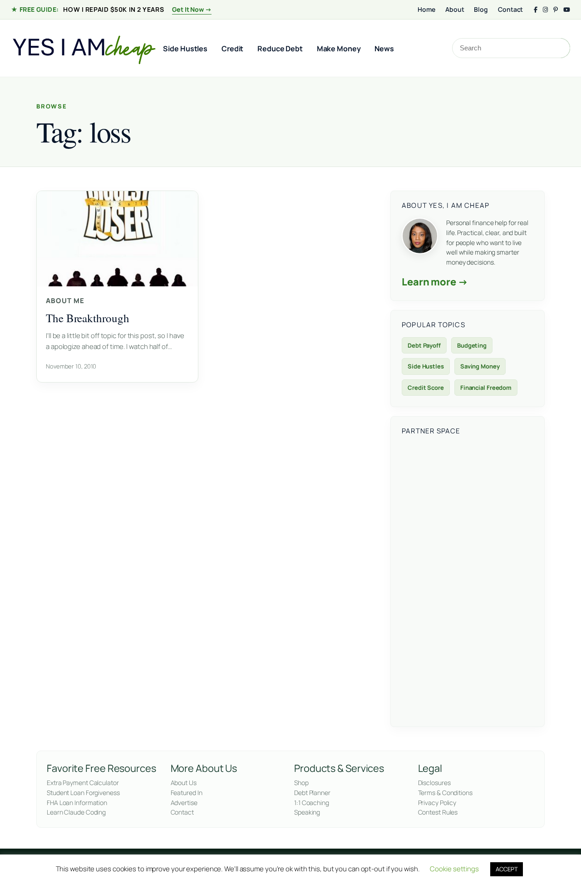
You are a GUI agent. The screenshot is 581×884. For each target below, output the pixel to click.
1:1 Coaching (311, 802)
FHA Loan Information (77, 802)
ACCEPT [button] (506, 869)
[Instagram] (545, 10)
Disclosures (434, 782)
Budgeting (472, 345)
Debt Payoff (424, 345)
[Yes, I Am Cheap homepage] (83, 48)
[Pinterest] (555, 10)
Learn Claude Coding (76, 812)
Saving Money (480, 366)
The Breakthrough (87, 317)
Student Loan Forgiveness (83, 792)
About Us (184, 782)
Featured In (186, 792)
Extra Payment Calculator (83, 782)
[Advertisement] (467, 579)
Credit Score (426, 387)
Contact (510, 9)
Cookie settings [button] (454, 869)
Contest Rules (438, 812)
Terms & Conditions (445, 792)
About (454, 9)
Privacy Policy (437, 802)
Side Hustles (185, 49)
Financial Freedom (486, 387)
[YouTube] (566, 10)
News (384, 49)
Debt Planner (312, 792)
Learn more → (435, 282)
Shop (301, 782)
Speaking (307, 812)
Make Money (339, 49)
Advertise (184, 802)
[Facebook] (535, 10)
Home (426, 9)
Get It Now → (192, 9)
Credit (232, 49)
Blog (481, 9)
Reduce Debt (280, 49)
